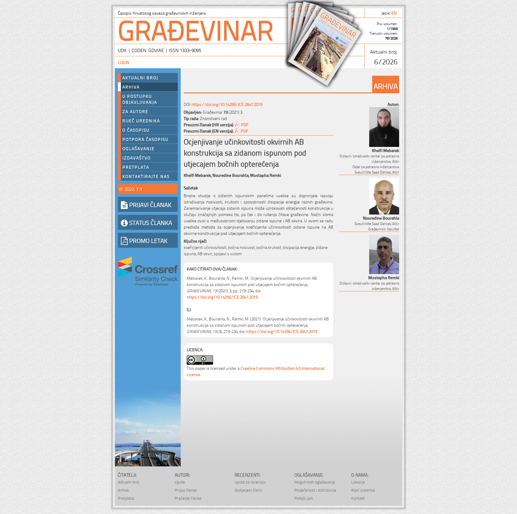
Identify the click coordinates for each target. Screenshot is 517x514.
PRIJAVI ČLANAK (149, 204)
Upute (180, 482)
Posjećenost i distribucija (315, 490)
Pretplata (135, 167)
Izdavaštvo (136, 158)
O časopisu (136, 130)
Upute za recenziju (250, 482)
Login (123, 62)
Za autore (135, 111)
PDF (245, 124)
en (394, 13)
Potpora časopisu (145, 139)
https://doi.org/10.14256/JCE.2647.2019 (226, 104)
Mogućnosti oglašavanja (314, 482)
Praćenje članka (188, 498)
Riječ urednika (141, 121)
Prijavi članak (186, 490)
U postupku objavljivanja (139, 99)
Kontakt (358, 498)
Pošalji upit (303, 498)
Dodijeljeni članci (248, 490)
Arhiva (131, 87)
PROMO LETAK (148, 240)
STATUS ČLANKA (150, 222)
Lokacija (358, 482)
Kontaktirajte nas (146, 176)
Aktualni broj (140, 77)
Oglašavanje (138, 148)
